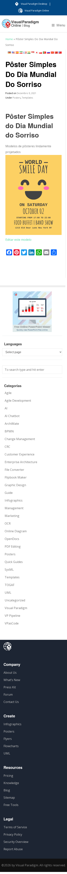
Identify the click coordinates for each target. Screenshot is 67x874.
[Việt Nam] (52, 52)
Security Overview (16, 842)
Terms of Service (15, 827)
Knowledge (11, 783)
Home (9, 39)
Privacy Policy (13, 834)
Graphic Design (15, 485)
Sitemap (9, 797)
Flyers (8, 739)
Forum (8, 694)
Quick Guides (14, 562)
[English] (13, 52)
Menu (60, 25)
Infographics (14, 500)
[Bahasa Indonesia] (32, 52)
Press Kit (10, 687)
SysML (9, 569)
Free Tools (11, 805)
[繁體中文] (60, 52)
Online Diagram (16, 531)
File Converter (14, 470)
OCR (8, 523)
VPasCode (12, 623)
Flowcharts (11, 746)
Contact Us (11, 702)
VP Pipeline (12, 616)
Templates (27, 97)
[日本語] (36, 52)
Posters (17, 97)
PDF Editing (13, 546)
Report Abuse (13, 849)
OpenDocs (12, 539)
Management (14, 508)
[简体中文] (56, 52)
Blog (7, 790)
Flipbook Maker (16, 477)
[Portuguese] (44, 52)
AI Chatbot (12, 416)
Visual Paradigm (16, 608)
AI (6, 408)
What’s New (12, 680)
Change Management (20, 439)
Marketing (12, 516)
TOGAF (9, 585)
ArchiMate (12, 424)
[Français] (24, 52)
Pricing (8, 776)
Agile (8, 393)
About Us (10, 673)
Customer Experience (19, 454)
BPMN (9, 431)
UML (8, 593)
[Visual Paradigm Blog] (20, 25)
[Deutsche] (9, 52)
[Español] (17, 52)
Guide (9, 493)
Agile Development (18, 400)
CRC (7, 447)
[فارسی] (21, 52)
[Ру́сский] (48, 52)
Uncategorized (15, 600)
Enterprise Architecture (21, 462)
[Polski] (40, 52)
